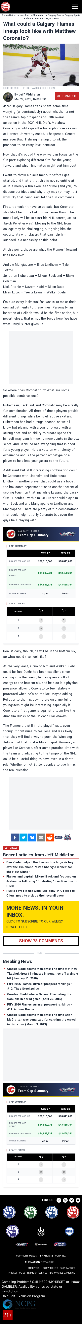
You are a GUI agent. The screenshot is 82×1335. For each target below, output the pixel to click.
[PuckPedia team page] (67, 837)
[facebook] (15, 837)
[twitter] (23, 837)
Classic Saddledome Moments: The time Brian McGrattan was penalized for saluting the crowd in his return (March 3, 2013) (41, 1020)
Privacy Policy (17, 1272)
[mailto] (41, 837)
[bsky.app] (32, 837)
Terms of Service (37, 1272)
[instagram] (65, 1200)
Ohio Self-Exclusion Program (23, 1296)
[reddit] (50, 837)
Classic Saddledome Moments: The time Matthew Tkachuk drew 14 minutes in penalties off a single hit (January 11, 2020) (42, 974)
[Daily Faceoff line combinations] (58, 837)
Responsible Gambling (62, 1272)
